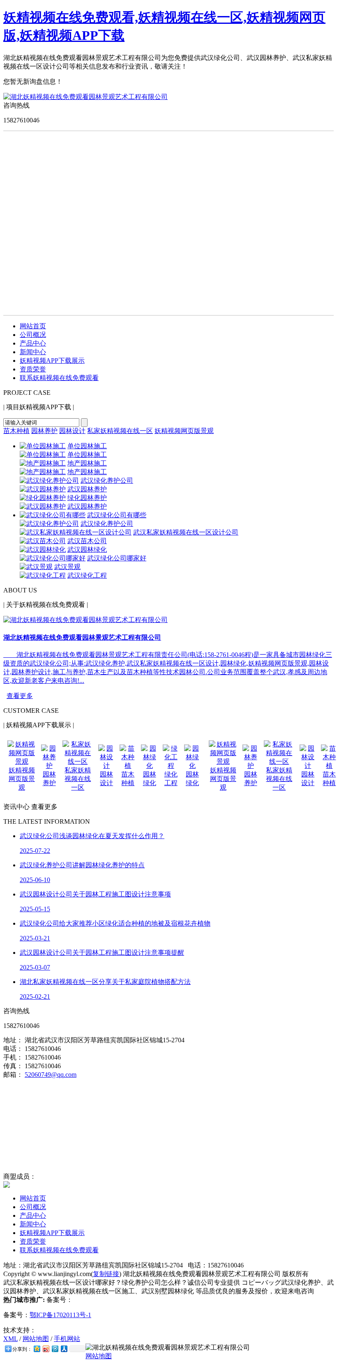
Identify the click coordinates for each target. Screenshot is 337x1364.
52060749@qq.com (50, 1074)
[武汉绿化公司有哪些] (52, 515)
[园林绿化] (149, 765)
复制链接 (106, 1273)
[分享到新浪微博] (45, 1348)
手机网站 (67, 1338)
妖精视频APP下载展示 (52, 360)
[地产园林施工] (43, 463)
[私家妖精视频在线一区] (77, 761)
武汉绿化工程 (87, 575)
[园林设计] (106, 765)
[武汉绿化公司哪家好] (52, 558)
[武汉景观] (36, 566)
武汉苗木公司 (87, 540)
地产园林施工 (87, 463)
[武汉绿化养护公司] (49, 480)
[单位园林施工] (43, 445)
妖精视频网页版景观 (184, 430)
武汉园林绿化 (87, 549)
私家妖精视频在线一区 (120, 430)
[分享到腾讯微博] (54, 1348)
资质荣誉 (33, 369)
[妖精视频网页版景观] (21, 761)
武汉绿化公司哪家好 (116, 558)
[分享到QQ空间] (36, 1348)
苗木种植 (16, 430)
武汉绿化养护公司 (107, 480)
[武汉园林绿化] (43, 549)
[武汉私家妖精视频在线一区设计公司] (76, 532)
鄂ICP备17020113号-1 (60, 1314)
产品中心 (33, 343)
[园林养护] (49, 765)
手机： (13, 1057)
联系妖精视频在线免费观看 (59, 377)
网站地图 (36, 1338)
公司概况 (33, 334)
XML (10, 1338)
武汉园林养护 (87, 489)
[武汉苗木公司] (43, 540)
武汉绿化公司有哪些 (116, 515)
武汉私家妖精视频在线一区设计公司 (185, 532)
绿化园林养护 (87, 497)
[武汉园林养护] (43, 489)
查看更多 (20, 695)
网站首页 (33, 326)
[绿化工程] (171, 765)
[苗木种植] (128, 765)
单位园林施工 (87, 445)
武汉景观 (67, 566)
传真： (13, 1065)
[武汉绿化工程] (43, 575)
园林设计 (72, 430)
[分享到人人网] (63, 1348)
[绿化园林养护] (43, 497)
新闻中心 (33, 351)
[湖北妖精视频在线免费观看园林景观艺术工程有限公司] (85, 96)
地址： (13, 1040)
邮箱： (13, 1074)
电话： (13, 1048)
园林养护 (44, 430)
